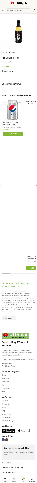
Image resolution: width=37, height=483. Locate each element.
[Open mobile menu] (3, 10)
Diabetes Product (8, 127)
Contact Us (6, 404)
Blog (3, 411)
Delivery (5, 407)
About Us (5, 401)
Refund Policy (6, 417)
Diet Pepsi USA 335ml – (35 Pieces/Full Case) (12, 123)
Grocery (4, 375)
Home (3, 53)
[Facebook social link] (3, 439)
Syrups (4, 392)
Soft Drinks (11, 53)
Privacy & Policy (7, 421)
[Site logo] (18, 3)
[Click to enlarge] (5, 45)
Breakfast (5, 382)
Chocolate (5, 388)
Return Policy (6, 414)
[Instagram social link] (6, 439)
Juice (27, 261)
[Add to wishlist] (20, 103)
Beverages (5, 378)
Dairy (3, 385)
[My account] (34, 10)
